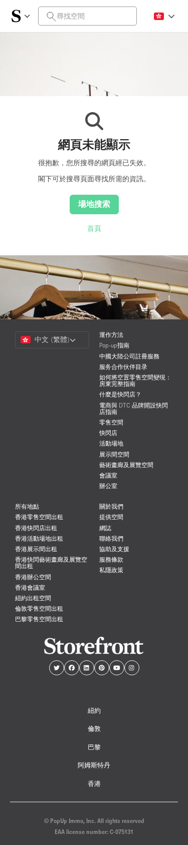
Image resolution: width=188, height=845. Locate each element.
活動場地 (111, 443)
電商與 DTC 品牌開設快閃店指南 (133, 408)
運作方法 (111, 334)
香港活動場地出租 (39, 538)
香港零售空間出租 (39, 517)
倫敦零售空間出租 (39, 608)
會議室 (108, 475)
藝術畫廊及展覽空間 (126, 465)
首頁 (94, 228)
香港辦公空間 (33, 577)
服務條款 (111, 559)
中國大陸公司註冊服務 (129, 356)
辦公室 (108, 486)
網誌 (105, 528)
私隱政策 (111, 570)
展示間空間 (114, 454)
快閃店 (108, 433)
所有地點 (27, 506)
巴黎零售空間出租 (39, 619)
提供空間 (111, 517)
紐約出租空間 (33, 598)
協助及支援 (114, 549)
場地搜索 (94, 203)
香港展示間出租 (36, 549)
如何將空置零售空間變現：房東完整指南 (135, 380)
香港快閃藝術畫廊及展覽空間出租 (51, 562)
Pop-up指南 (114, 345)
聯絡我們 (111, 538)
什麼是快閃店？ (120, 394)
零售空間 (111, 422)
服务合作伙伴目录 (123, 366)
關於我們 (111, 506)
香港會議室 (30, 587)
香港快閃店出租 (36, 528)
